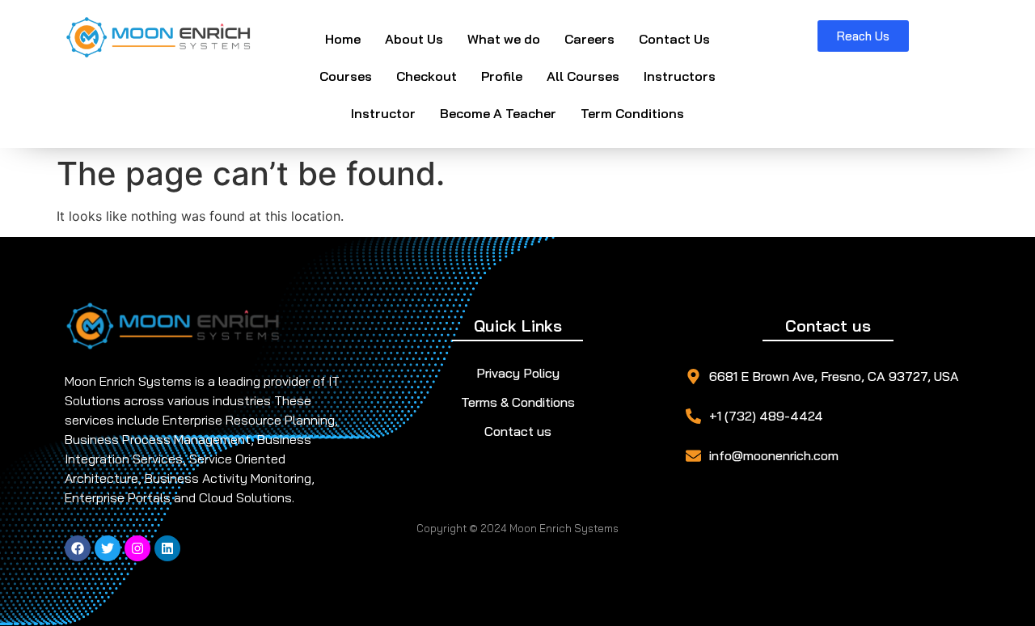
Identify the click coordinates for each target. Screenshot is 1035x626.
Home (343, 39)
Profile (501, 76)
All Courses (583, 76)
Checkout (426, 76)
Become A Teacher (498, 113)
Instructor (383, 113)
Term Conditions (632, 113)
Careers (589, 39)
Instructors (680, 76)
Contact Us (674, 39)
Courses (345, 76)
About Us (414, 39)
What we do (503, 39)
